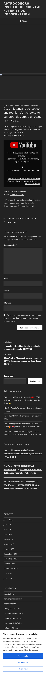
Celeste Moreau (32, 105)
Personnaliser (23, 662)
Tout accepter (23, 656)
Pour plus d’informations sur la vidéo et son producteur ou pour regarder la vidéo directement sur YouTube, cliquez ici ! (22, 203)
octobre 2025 (9, 564)
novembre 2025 (10, 559)
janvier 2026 (9, 549)
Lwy (5, 450)
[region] (23, 652)
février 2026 (9, 544)
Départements (10, 604)
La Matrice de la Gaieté (13, 623)
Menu (24, 21)
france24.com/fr (17, 194)
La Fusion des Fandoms (13, 613)
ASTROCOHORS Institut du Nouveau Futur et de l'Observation (23, 9)
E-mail (7, 291)
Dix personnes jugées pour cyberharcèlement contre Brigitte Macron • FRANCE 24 (23, 453)
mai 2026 (7, 530)
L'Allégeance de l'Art (12, 609)
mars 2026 (8, 539)
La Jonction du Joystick (13, 618)
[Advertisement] (23, 49)
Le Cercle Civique (15, 219)
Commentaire (10, 245)
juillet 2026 (8, 520)
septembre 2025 (11, 569)
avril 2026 (8, 534)
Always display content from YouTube (23, 170)
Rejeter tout (23, 669)
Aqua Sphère (9, 594)
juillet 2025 (8, 578)
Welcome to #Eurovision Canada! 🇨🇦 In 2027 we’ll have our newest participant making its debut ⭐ (22, 400)
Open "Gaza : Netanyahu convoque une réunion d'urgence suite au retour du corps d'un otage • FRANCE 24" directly (23, 181)
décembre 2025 (10, 554)
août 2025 (8, 573)
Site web (7, 303)
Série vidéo (30, 219)
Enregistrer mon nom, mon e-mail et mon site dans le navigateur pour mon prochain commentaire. (22, 318)
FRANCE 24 (12, 222)
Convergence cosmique (13, 599)
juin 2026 (7, 525)
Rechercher (9, 376)
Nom (6, 278)
